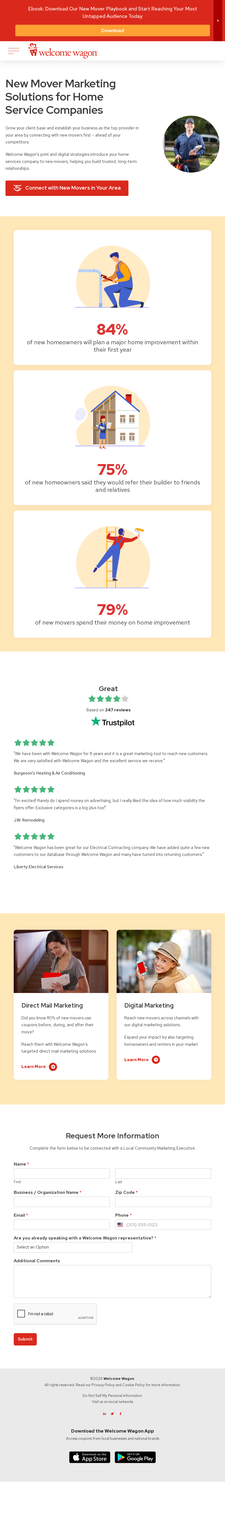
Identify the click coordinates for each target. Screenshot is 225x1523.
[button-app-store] (89, 1457)
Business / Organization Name (47, 1192)
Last (118, 1182)
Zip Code (126, 1192)
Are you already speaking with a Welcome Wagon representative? (85, 1238)
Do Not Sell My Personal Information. (113, 1395)
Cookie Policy (133, 1385)
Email (21, 1215)
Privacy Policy (103, 1385)
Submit (25, 1339)
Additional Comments (37, 1261)
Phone (123, 1215)
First (17, 1182)
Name (21, 1164)
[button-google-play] (135, 1457)
